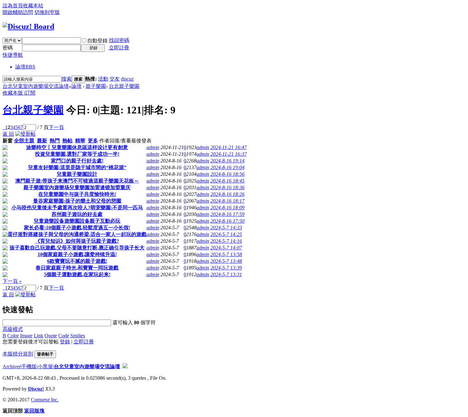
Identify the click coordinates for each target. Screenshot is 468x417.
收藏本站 (33, 5)
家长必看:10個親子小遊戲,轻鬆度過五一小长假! (77, 227)
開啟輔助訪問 (18, 12)
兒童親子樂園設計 (77, 174)
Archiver (11, 366)
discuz (127, 79)
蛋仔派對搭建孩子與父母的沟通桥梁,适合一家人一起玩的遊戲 (77, 234)
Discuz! (36, 389)
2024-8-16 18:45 (227, 180)
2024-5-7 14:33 (226, 227)
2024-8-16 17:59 (227, 214)
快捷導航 (13, 55)
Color (13, 335)
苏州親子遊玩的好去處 (77, 214)
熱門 (55, 140)
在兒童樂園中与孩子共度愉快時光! (77, 194)
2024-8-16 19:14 (227, 160)
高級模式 (13, 329)
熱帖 (67, 140)
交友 (115, 79)
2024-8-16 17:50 (227, 221)
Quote (51, 335)
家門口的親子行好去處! (77, 160)
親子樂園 (96, 86)
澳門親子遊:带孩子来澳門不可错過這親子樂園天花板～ (77, 180)
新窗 (8, 140)
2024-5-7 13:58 (226, 254)
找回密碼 (119, 40)
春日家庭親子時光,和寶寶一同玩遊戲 (77, 267)
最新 (42, 140)
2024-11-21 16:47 (228, 147)
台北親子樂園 (124, 86)
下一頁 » (12, 281)
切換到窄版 (47, 12)
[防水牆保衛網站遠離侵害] (125, 366)
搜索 (66, 79)
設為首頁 (13, 5)
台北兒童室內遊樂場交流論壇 (36, 86)
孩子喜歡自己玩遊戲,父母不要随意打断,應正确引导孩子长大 (77, 247)
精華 (80, 140)
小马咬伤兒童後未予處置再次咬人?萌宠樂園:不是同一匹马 (77, 207)
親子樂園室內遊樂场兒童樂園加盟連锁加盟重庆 (77, 187)
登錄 (65, 341)
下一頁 (56, 127)
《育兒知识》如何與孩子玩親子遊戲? (77, 241)
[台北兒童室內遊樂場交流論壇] (28, 26)
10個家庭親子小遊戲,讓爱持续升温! (77, 254)
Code (63, 335)
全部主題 (24, 140)
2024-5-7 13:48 (226, 261)
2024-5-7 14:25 (226, 234)
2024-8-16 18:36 (227, 187)
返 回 (8, 134)
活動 (103, 79)
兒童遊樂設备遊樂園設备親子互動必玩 (77, 221)
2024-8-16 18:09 (227, 207)
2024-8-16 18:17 (227, 201)
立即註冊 (119, 47)
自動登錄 (97, 40)
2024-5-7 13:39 (226, 267)
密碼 (8, 47)
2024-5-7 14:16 (226, 241)
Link (38, 335)
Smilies (77, 335)
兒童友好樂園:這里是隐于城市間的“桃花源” (77, 167)
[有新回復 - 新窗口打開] (5, 148)
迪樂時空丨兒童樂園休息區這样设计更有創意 (77, 147)
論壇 (25, 66)
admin (152, 147)
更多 (93, 140)
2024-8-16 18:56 (227, 174)
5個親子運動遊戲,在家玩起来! (77, 274)
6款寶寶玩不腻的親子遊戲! (77, 261)
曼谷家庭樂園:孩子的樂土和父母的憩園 (77, 201)
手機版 (29, 366)
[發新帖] (25, 134)
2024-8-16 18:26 (227, 194)
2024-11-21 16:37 (228, 154)
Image (26, 335)
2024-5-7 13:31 (226, 274)
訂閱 (30, 93)
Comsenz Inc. (45, 399)
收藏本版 (13, 93)
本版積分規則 (18, 353)
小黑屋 (45, 366)
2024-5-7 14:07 (226, 247)
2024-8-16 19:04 (227, 167)
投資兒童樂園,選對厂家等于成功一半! (77, 154)
